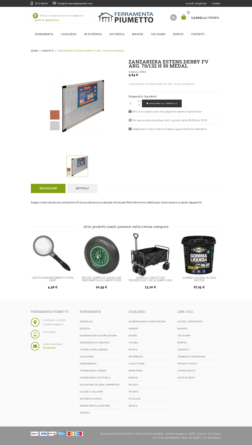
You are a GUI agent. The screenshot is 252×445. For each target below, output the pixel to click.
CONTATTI (197, 34)
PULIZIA (133, 384)
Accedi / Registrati (196, 3)
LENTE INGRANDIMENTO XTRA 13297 (53, 279)
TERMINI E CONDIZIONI (191, 356)
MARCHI (137, 34)
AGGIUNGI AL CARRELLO (162, 103)
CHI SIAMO (158, 34)
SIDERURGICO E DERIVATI (95, 342)
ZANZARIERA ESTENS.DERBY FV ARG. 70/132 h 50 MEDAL (91, 50)
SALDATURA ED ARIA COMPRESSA (100, 384)
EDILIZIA (85, 328)
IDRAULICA (86, 321)
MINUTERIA (136, 370)
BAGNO (133, 335)
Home (34, 50)
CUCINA (133, 342)
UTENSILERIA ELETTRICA (95, 377)
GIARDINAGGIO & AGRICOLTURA (98, 335)
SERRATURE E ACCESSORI (95, 405)
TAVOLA (133, 405)
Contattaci (49, 347)
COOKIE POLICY (186, 370)
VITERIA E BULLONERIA (94, 349)
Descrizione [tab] (48, 188)
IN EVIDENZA (93, 34)
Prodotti (48, 50)
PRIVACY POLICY (187, 363)
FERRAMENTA (44, 34)
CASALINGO (69, 34)
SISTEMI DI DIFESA (91, 398)
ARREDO (133, 328)
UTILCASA (135, 398)
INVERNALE (136, 356)
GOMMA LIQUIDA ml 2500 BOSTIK (199, 279)
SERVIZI (178, 34)
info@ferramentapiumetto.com (75, 3)
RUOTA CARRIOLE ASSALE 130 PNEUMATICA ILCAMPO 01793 (101, 279)
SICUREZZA (116, 34)
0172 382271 (41, 3)
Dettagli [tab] (82, 188)
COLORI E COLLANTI (91, 391)
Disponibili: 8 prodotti (143, 96)
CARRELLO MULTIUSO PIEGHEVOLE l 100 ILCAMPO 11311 (150, 279)
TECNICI (85, 412)
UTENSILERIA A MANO (93, 370)
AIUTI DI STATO (186, 377)
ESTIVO (133, 349)
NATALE (133, 377)
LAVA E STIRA (137, 363)
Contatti (216, 3)
